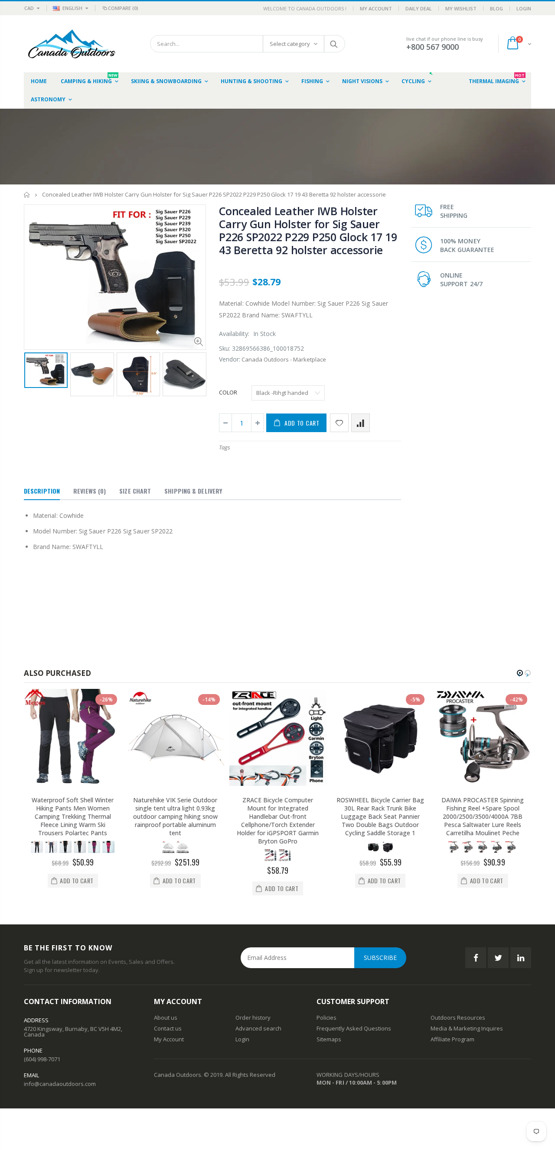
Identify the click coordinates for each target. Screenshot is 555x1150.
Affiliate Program (452, 1039)
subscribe (380, 957)
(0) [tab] (89, 490)
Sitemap (327, 1039)
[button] (520, 673)
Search (334, 44)
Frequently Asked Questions (354, 1028)
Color (228, 392)
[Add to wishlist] (339, 422)
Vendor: (229, 359)
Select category (290, 44)
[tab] (42, 491)
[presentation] (33, 374)
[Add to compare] (360, 422)
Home (27, 194)
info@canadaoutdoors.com (60, 1084)
